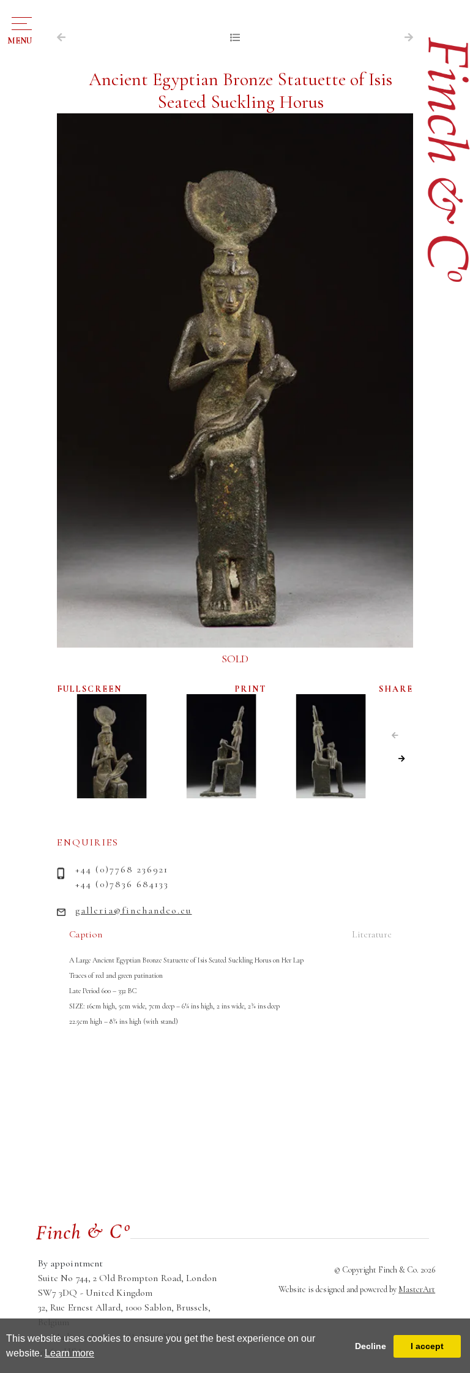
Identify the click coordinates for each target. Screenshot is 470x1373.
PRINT (250, 689)
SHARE (396, 689)
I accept (427, 1346)
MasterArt (416, 1289)
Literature (372, 934)
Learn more (69, 1353)
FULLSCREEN (89, 689)
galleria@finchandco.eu (133, 910)
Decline (370, 1346)
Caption (85, 934)
